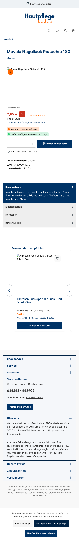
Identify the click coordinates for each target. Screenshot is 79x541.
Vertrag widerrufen (20, 406)
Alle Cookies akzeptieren (41, 533)
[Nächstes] (69, 291)
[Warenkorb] (73, 31)
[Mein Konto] (65, 31)
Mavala (11, 58)
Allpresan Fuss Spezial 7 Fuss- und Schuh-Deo (39, 300)
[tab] (39, 193)
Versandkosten (62, 486)
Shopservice (15, 358)
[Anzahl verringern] (10, 144)
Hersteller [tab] (11, 214)
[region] (39, 88)
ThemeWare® (39, 495)
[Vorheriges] (9, 291)
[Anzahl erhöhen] (32, 144)
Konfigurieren (23, 523)
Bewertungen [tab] (13, 222)
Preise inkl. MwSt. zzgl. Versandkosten (26, 122)
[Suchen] (49, 31)
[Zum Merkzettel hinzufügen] (57, 258)
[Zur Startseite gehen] (39, 17)
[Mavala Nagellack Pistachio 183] (39, 88)
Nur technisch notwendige (51, 523)
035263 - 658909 (21, 390)
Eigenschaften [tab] (13, 206)
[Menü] (6, 31)
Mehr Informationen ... (54, 516)
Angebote (13, 372)
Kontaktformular (34, 397)
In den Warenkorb (39, 325)
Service (12, 365)
